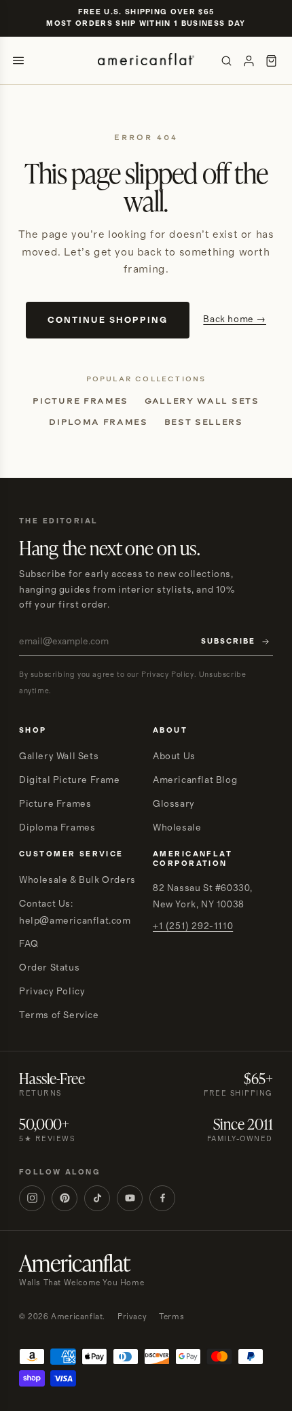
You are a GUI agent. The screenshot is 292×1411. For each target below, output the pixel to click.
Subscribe (228, 642)
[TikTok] (97, 1198)
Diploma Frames (98, 422)
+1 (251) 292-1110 (193, 926)
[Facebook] (162, 1198)
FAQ (29, 944)
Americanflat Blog (195, 780)
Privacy (132, 1316)
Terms (171, 1316)
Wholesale (177, 827)
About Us (174, 756)
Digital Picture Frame (69, 780)
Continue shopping (108, 320)
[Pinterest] (64, 1198)
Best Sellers (203, 422)
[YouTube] (130, 1198)
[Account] (249, 61)
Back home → (234, 319)
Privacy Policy (52, 991)
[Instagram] (32, 1198)
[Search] (226, 61)
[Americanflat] (146, 60)
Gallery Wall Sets (202, 401)
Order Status (49, 967)
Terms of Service (59, 1015)
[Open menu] (18, 60)
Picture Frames (80, 401)
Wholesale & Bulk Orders (77, 880)
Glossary (174, 804)
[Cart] (271, 61)
